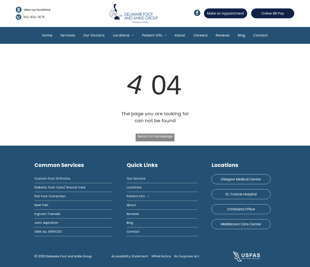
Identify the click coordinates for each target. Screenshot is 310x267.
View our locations (37, 10)
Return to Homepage (155, 136)
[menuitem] (47, 35)
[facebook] (197, 13)
